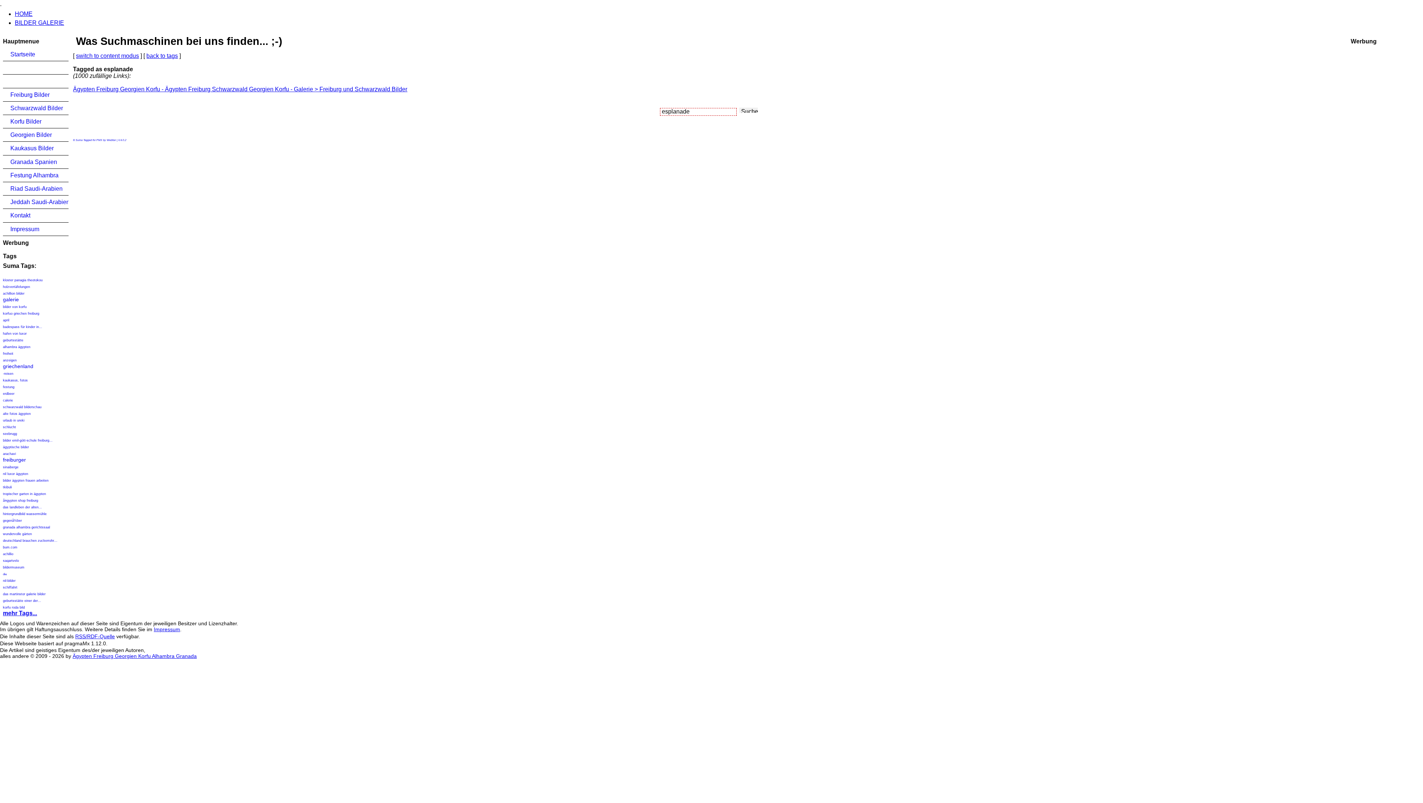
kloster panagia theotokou (23, 280)
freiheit (8, 353)
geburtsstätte (13, 340)
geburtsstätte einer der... (22, 601)
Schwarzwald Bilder (36, 108)
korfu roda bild (14, 607)
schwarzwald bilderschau (22, 407)
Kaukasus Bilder (32, 148)
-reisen (8, 374)
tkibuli (7, 487)
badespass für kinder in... (22, 327)
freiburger (14, 460)
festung (8, 387)
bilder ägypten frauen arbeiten (26, 480)
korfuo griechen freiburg (21, 313)
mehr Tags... (20, 613)
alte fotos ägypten (17, 414)
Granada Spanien (33, 162)
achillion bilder (13, 293)
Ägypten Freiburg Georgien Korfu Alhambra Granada (135, 656)
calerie (8, 400)
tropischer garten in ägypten (24, 494)
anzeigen (10, 360)
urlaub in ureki (13, 420)
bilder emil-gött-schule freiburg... (28, 440)
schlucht (9, 427)
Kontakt (20, 215)
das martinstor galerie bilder (24, 594)
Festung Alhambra (34, 175)
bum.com (10, 547)
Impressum (24, 229)
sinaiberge (11, 467)
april (6, 320)
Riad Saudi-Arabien (36, 189)
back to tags (162, 56)
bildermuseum (13, 567)
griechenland (18, 366)
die (5, 574)
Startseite (22, 54)
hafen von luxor (15, 333)
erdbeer (8, 394)
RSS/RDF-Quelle (95, 636)
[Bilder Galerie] (0, 3)
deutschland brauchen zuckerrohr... (30, 541)
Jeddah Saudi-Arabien (39, 202)
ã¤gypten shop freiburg (20, 500)
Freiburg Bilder (30, 95)
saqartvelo (11, 561)
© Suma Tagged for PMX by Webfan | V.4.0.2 (99, 140)
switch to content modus (107, 56)
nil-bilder (9, 581)
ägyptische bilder (16, 447)
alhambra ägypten (16, 347)
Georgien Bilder (31, 135)
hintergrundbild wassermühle (25, 514)
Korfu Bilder (26, 121)
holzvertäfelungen (16, 287)
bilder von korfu (15, 307)
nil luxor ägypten (15, 474)
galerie (11, 299)
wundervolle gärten (17, 534)
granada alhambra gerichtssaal (26, 527)
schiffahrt (10, 587)
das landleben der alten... (22, 507)
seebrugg (10, 434)
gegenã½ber (12, 520)
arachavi (9, 454)
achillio (8, 554)
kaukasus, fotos (15, 380)
